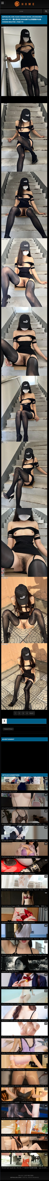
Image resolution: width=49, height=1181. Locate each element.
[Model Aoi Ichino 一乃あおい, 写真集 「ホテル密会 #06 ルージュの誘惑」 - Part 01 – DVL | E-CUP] (24, 832)
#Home (21, 11)
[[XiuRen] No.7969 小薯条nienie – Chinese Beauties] (24, 865)
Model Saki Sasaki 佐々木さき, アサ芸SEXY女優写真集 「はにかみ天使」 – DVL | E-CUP (25, 1168)
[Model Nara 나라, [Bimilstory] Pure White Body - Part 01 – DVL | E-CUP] (24, 881)
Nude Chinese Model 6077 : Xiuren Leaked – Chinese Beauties (22, 1053)
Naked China (8, 729)
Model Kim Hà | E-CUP (9, 792)
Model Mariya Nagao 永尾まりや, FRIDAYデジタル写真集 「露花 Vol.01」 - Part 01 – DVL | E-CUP (25, 906)
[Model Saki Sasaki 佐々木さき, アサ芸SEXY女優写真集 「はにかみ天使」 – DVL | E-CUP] (24, 1159)
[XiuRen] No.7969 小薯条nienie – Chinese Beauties (18, 873)
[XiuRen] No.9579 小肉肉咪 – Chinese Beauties (17, 1102)
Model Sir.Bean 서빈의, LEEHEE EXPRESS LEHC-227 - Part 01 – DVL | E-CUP (25, 824)
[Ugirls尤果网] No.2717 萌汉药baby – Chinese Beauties (20, 1070)
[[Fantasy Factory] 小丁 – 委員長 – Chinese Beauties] (24, 980)
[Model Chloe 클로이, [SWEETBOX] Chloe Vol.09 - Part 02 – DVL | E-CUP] (24, 931)
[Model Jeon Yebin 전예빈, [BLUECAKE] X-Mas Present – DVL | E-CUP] (24, 1012)
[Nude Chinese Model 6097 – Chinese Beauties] (24, 1110)
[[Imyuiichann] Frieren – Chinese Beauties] (24, 800)
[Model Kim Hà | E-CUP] (24, 783)
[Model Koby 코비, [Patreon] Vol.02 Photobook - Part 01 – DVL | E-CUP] (24, 1029)
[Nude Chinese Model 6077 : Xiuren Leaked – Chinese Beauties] (24, 1045)
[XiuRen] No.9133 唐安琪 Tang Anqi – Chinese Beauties (20, 857)
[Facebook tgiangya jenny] (24, 963)
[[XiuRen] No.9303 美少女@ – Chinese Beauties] (24, 1143)
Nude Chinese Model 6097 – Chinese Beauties (17, 1119)
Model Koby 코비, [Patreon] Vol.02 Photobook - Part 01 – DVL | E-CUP (25, 1037)
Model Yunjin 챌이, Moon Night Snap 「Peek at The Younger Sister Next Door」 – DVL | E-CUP (25, 955)
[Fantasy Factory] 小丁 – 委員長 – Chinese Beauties (19, 988)
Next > (32, 713)
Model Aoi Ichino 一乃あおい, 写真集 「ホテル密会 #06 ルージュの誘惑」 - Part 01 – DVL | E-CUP (25, 841)
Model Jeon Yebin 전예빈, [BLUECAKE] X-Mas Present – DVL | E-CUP (24, 1021)
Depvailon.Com (24, 3)
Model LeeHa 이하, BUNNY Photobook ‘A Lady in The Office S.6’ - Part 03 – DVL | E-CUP (25, 1086)
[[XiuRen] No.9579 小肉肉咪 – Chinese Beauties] (24, 1094)
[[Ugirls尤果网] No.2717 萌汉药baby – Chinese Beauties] (24, 1061)
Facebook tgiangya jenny (10, 972)
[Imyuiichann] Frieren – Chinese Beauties (15, 808)
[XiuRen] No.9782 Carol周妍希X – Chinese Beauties (19, 1004)
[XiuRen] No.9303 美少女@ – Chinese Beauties (17, 1151)
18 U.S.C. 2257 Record (25, 1175)
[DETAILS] (4, 721)
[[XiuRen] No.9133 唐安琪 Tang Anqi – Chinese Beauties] (24, 849)
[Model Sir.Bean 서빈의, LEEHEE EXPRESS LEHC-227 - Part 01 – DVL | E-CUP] (24, 816)
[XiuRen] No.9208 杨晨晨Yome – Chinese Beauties (18, 922)
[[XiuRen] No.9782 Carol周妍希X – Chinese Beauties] (24, 996)
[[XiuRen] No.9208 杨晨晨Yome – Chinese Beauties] (24, 914)
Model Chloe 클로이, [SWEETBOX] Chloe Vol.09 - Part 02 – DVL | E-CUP (25, 939)
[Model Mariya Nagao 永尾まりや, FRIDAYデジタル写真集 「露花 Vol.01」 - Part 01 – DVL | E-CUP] (24, 898)
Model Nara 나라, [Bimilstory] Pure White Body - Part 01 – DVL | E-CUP (25, 890)
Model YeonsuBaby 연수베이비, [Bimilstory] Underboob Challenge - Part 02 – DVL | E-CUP (25, 1135)
